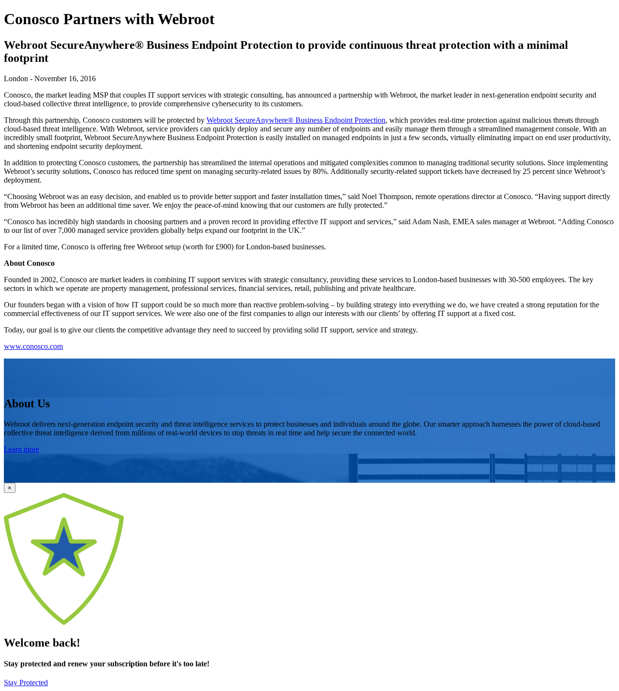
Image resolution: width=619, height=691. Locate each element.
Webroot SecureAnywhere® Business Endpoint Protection (295, 120)
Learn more (21, 449)
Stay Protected (26, 682)
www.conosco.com (33, 346)
